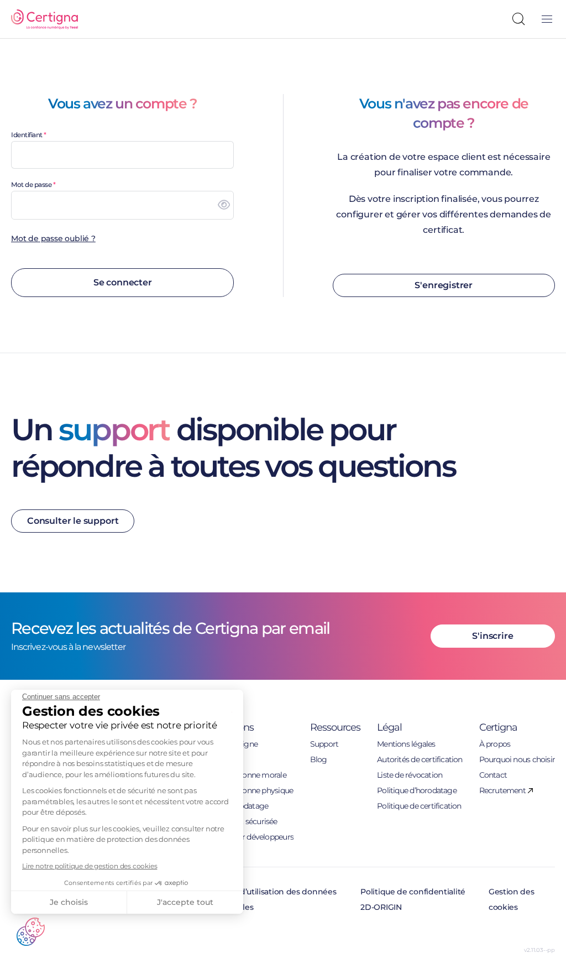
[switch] (223, 205)
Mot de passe (31, 184)
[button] (30, 931)
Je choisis (69, 902)
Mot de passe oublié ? (53, 238)
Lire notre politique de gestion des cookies (89, 866)
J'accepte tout (185, 902)
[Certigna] (44, 19)
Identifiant (27, 135)
